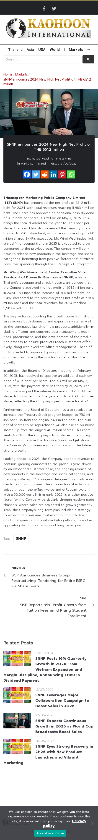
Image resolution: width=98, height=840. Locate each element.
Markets (21, 74)
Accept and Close (50, 833)
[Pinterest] (62, 174)
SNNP (21, 538)
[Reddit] (45, 174)
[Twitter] (54, 8)
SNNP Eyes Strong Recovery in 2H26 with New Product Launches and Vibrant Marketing (48, 755)
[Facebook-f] (44, 8)
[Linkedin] (53, 174)
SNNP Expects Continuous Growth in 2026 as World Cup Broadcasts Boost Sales (64, 726)
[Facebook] (27, 174)
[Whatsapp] (71, 174)
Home (8, 74)
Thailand (40, 164)
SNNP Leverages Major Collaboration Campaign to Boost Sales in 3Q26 (62, 700)
